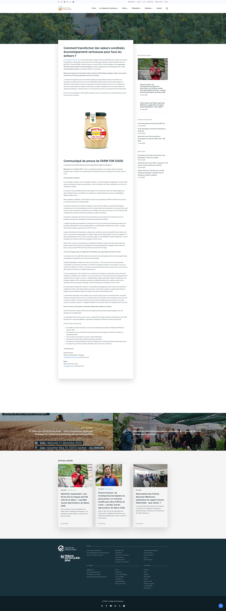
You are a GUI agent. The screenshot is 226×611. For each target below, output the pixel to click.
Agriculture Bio (119, 550)
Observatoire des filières (94, 550)
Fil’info (117, 570)
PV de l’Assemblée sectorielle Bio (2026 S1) (151, 123)
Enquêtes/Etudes (120, 581)
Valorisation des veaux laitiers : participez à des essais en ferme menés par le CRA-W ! (153, 164)
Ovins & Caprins (148, 552)
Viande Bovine (148, 559)
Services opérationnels (93, 572)
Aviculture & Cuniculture (122, 555)
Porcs (145, 557)
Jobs (145, 572)
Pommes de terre (149, 555)
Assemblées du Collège (93, 574)
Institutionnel (90, 570)
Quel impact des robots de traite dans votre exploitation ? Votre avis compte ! (151, 156)
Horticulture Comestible (122, 562)
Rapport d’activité (120, 583)
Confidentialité (148, 586)
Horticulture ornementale (151, 550)
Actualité (63, 490)
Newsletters (147, 576)
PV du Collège (119, 576)
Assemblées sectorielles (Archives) (97, 576)
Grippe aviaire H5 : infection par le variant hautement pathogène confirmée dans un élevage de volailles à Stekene (151, 173)
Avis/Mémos (118, 579)
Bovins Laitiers (119, 557)
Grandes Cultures (120, 559)
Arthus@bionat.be (69, 366)
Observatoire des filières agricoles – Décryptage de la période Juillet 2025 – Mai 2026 (151, 139)
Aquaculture (108, 489)
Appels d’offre (148, 581)
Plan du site (147, 588)
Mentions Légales (149, 583)
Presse (146, 579)
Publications (118, 572)
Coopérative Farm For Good (73, 60)
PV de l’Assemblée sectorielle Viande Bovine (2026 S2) (151, 130)
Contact (146, 570)
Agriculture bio (71, 490)
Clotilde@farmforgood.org (71, 357)
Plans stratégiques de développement (98, 552)
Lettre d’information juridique (95, 555)
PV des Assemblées (121, 574)
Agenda (146, 574)
